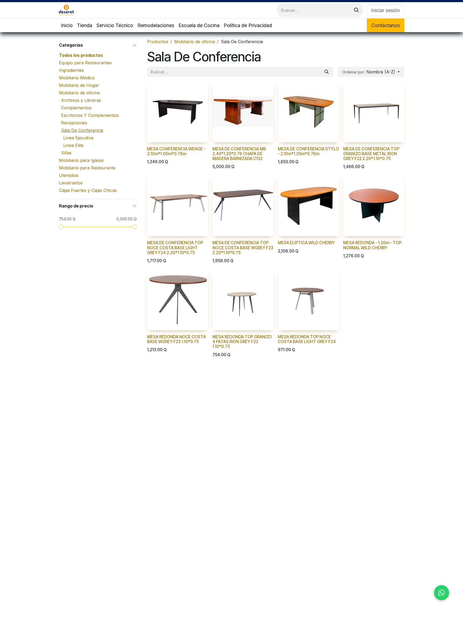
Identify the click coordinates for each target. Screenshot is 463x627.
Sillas (66, 152)
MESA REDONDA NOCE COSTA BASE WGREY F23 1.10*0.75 (176, 339)
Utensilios (69, 175)
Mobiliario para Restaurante (87, 167)
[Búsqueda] (356, 10)
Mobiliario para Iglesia (81, 160)
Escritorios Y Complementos (90, 115)
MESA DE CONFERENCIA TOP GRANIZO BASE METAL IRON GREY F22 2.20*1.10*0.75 (371, 153)
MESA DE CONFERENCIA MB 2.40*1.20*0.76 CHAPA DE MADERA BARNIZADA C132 (239, 153)
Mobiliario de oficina (79, 92)
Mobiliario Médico (77, 77)
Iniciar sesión (385, 10)
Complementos (76, 107)
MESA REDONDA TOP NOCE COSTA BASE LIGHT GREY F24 (307, 339)
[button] (371, 72)
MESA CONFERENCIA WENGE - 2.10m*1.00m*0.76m (176, 151)
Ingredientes (71, 70)
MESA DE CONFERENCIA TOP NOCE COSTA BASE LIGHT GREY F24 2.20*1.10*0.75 (175, 247)
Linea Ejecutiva (78, 137)
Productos (157, 41)
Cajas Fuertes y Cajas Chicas (88, 190)
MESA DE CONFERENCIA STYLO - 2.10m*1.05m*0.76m (308, 151)
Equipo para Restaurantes (85, 62)
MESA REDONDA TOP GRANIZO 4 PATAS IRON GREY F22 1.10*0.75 (242, 341)
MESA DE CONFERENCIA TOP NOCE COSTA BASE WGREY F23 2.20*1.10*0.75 (242, 247)
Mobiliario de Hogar (79, 85)
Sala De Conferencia (82, 130)
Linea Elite (73, 145)
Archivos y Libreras (81, 100)
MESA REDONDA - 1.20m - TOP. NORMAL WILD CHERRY (372, 245)
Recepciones (74, 122)
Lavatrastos (71, 182)
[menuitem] (67, 25)
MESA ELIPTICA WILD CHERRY (306, 242)
